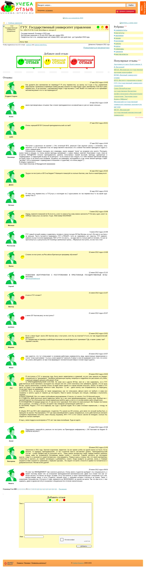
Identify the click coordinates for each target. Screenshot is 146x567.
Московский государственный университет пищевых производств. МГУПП (128, 104)
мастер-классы (121, 54)
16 (56, 489)
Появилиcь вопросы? (38, 563)
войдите (28, 45)
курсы (117, 46)
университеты (121, 30)
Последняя (63, 489)
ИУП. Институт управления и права (128, 80)
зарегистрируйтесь (41, 45)
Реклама (27, 563)
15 (53, 489)
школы (118, 44)
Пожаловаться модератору (96, 48)
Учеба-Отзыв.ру (78, 563)
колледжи (119, 41)
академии (119, 36)
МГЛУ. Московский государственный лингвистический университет (127, 112)
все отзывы (139, 117)
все (125, 26)
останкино (49, 10)
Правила (20, 563)
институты (119, 33)
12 (44, 489)
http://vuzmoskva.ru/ (33, 278)
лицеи (118, 38)
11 (41, 489)
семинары (119, 49)
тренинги (119, 52)
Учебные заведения (15, 23)
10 (38, 489)
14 (50, 489)
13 (47, 489)
